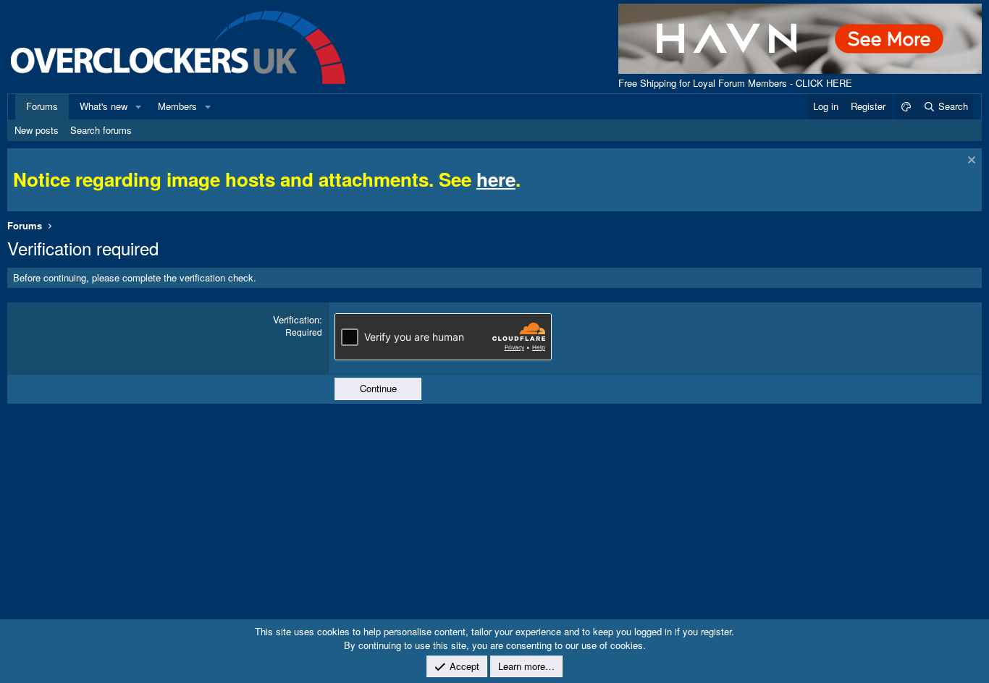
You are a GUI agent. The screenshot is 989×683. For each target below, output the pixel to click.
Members (177, 106)
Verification (296, 319)
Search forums (101, 130)
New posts (36, 130)
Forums (42, 106)
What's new (103, 106)
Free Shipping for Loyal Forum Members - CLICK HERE (735, 83)
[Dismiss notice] (970, 161)
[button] (138, 106)
